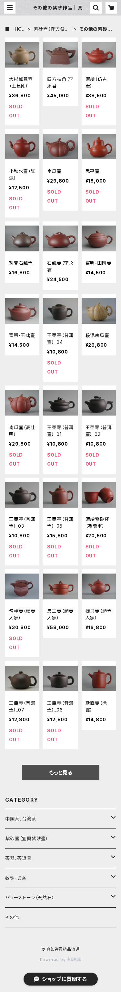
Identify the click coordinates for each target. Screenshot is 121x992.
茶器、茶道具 (18, 858)
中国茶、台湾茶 (20, 818)
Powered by (53, 959)
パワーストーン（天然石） (30, 897)
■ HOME (15, 29)
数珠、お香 (15, 878)
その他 (12, 917)
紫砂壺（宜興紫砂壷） (51, 29)
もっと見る (60, 772)
